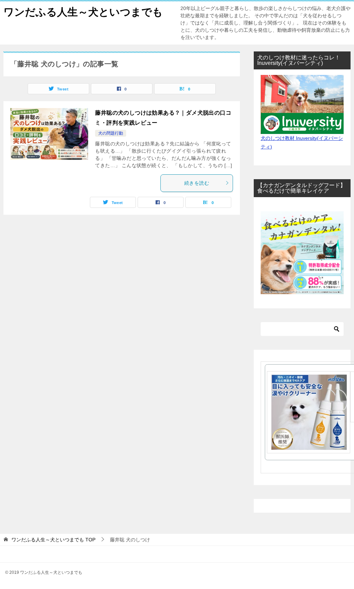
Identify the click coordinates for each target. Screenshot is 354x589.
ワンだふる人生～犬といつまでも (83, 12)
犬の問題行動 (110, 133)
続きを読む (196, 183)
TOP (53, 539)
